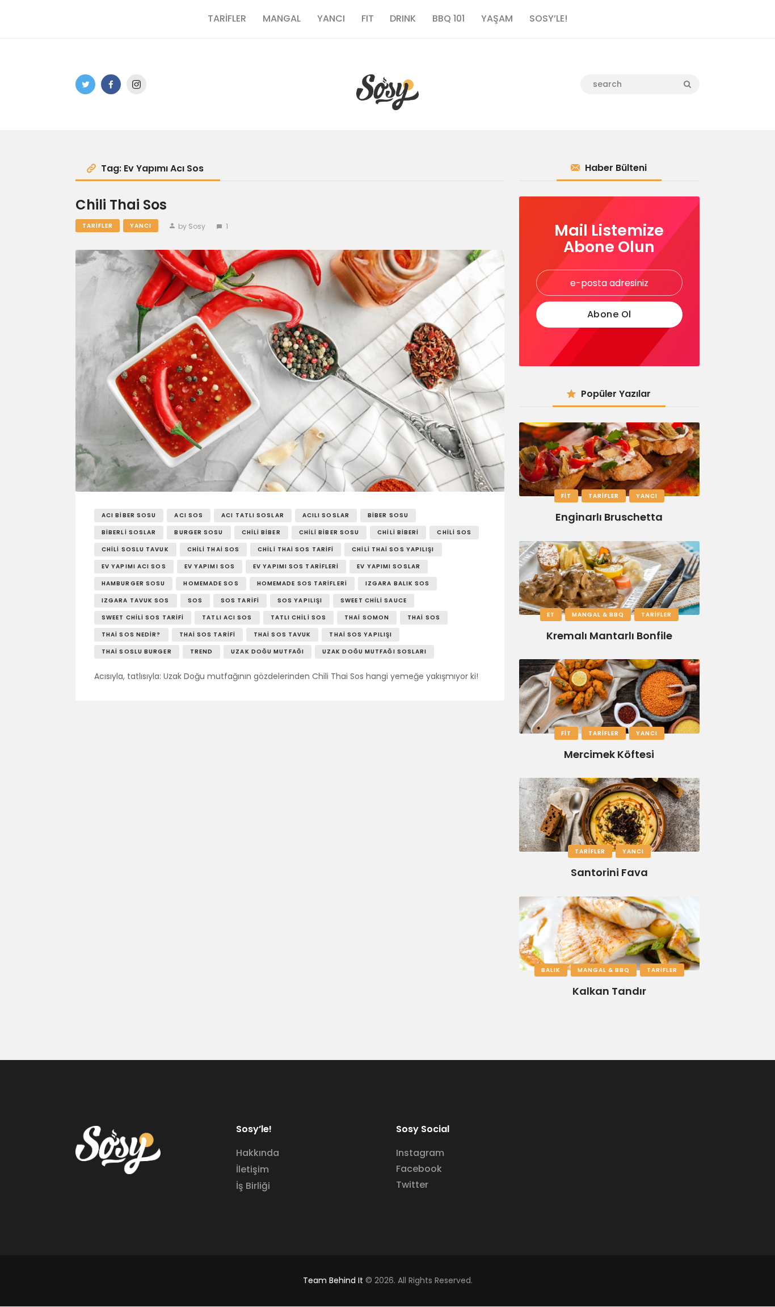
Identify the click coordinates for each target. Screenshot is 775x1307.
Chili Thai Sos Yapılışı (393, 549)
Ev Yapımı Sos (209, 566)
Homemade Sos (210, 583)
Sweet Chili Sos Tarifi (143, 617)
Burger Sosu (198, 532)
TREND (201, 651)
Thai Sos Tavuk (282, 634)
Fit (566, 496)
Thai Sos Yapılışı (360, 634)
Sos (195, 600)
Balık (551, 970)
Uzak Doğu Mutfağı (267, 651)
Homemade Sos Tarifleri (302, 583)
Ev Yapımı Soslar (388, 566)
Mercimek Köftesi (609, 754)
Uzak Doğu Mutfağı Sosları (374, 651)
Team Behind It (333, 1280)
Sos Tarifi (240, 600)
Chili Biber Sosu (329, 532)
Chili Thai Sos (121, 205)
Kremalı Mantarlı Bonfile (609, 636)
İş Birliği (253, 1185)
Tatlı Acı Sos (227, 617)
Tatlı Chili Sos (299, 617)
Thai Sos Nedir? (131, 634)
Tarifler (97, 225)
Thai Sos (423, 617)
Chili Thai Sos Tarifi (296, 549)
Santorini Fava (609, 872)
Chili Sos (454, 532)
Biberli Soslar (129, 532)
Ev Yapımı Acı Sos (134, 566)
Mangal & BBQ (598, 614)
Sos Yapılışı (299, 600)
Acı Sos (188, 515)
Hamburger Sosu (133, 583)
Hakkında (257, 1152)
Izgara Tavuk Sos (136, 600)
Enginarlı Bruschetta (609, 517)
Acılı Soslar (325, 515)
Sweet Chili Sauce (373, 600)
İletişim (252, 1169)
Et (551, 614)
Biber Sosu (388, 515)
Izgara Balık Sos (397, 583)
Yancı (140, 225)
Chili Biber (261, 532)
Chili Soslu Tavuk (135, 549)
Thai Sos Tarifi (207, 634)
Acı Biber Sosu (129, 515)
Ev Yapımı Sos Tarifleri (296, 566)
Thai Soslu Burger (137, 651)
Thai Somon (366, 617)
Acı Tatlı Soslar (252, 515)
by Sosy (191, 226)
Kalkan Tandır (609, 991)
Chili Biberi (398, 532)
